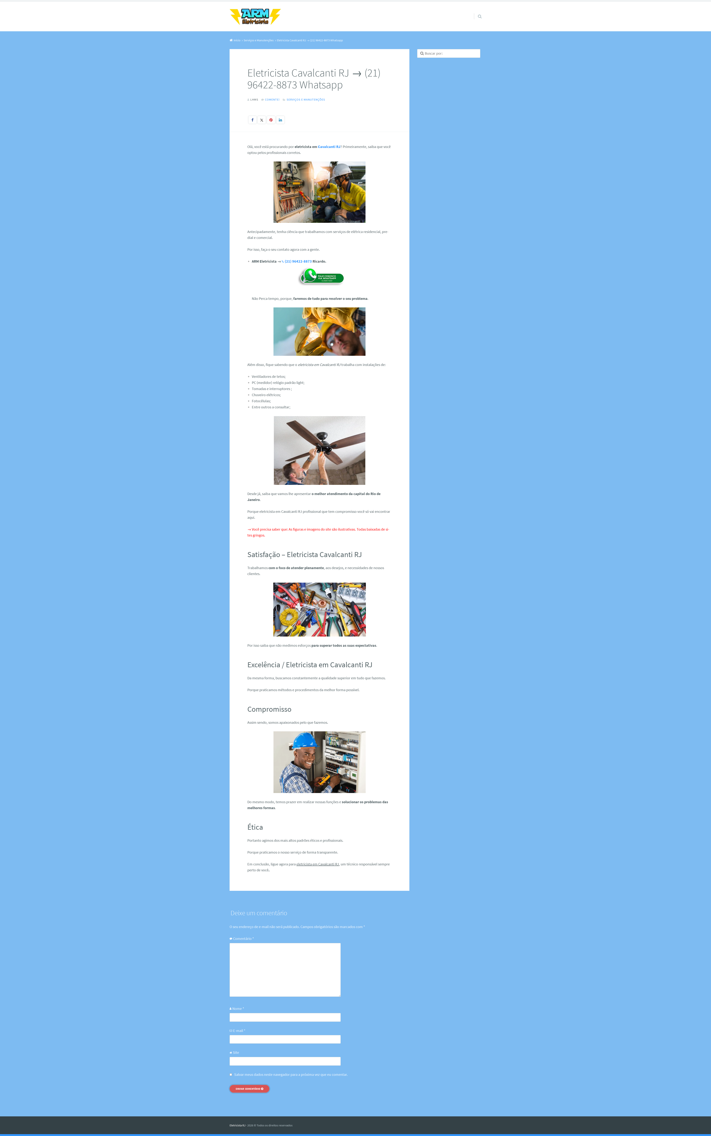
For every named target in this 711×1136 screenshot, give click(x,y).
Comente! (272, 99)
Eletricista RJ (238, 1125)
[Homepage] (255, 16)
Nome (238, 1008)
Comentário (243, 938)
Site (236, 1052)
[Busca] (476, 11)
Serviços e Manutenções (306, 99)
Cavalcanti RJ (329, 146)
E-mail (239, 1030)
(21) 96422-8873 (298, 261)
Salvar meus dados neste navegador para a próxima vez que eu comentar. (291, 1074)
